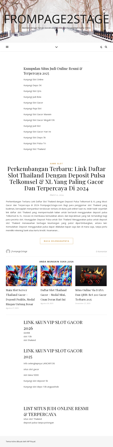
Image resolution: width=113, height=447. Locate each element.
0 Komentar (101, 251)
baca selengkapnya (56, 241)
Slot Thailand (39, 149)
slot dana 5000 (31, 374)
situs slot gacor (31, 369)
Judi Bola (37, 96)
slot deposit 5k (40, 380)
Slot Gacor (38, 102)
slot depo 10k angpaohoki (46, 386)
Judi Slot (37, 125)
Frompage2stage (56, 19)
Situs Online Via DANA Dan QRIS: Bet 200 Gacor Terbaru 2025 (91, 294)
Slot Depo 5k (39, 137)
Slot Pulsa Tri (39, 143)
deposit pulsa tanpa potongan (39, 422)
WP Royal (31, 441)
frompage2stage (19, 251)
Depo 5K (37, 85)
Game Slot (56, 163)
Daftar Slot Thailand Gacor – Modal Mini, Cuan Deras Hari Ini (54, 294)
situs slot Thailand (33, 418)
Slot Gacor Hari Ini (42, 131)
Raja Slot (37, 108)
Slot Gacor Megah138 (44, 120)
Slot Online (38, 79)
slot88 (27, 332)
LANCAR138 (49, 363)
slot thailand (30, 340)
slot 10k (28, 336)
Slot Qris (37, 91)
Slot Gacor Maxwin (42, 114)
